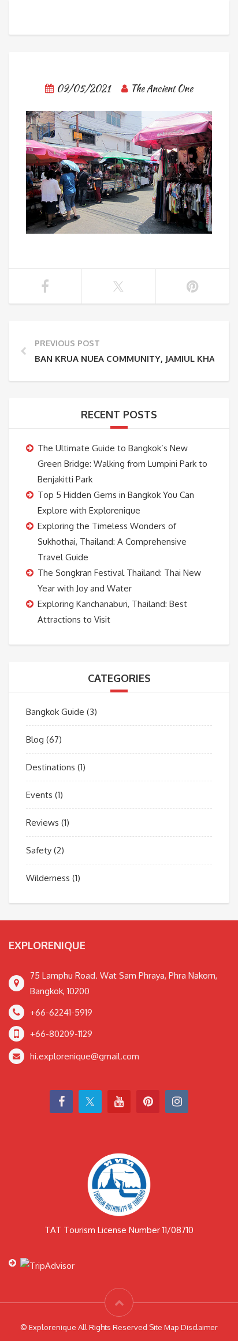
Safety (38, 850)
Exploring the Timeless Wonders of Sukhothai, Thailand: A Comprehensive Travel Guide (112, 541)
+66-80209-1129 (61, 1033)
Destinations (50, 767)
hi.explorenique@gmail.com (84, 1056)
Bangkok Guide (55, 711)
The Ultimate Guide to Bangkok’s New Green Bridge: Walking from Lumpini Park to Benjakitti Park (122, 464)
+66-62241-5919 (61, 1012)
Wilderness (48, 877)
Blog (35, 739)
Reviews (42, 822)
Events (39, 794)
